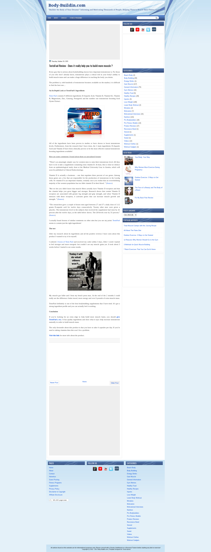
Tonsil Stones (127, 549)
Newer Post (54, 383)
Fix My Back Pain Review (144, 198)
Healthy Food (128, 93)
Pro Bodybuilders (130, 120)
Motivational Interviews (132, 114)
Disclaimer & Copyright (57, 492)
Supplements (128, 135)
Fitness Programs (76, 18)
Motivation (127, 111)
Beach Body (128, 75)
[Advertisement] (84, 42)
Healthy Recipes (130, 96)
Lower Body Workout (131, 105)
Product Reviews (130, 126)
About (56, 18)
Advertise (52, 477)
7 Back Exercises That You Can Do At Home (140, 249)
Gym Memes (128, 90)
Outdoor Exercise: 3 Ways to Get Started (138, 235)
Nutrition (127, 117)
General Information (131, 87)
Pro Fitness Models (131, 123)
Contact (64, 18)
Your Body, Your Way (142, 157)
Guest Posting (54, 480)
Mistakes (127, 108)
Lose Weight (128, 102)
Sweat (126, 138)
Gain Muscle (128, 84)
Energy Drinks (129, 81)
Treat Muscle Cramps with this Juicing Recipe (140, 226)
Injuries (126, 99)
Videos (126, 141)
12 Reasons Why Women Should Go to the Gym (141, 240)
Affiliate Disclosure (55, 495)
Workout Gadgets (130, 147)
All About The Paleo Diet (132, 230)
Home (49, 18)
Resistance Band (130, 129)
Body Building (129, 78)
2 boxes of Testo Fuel (65, 242)
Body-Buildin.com (66, 5)
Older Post (115, 383)
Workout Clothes (130, 144)
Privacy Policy (54, 489)
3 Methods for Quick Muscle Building (137, 244)
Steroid (126, 132)
